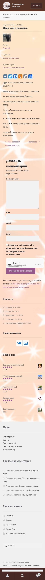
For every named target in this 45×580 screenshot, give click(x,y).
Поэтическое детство (18, 5)
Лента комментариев (12, 446)
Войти (6, 440)
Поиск (22, 576)
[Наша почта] (26, 343)
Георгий (6, 48)
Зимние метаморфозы (28, 486)
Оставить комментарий (13, 67)
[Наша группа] (19, 343)
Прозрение (10, 315)
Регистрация (8, 436)
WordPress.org (9, 449)
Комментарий (12, 179)
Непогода (32, 141)
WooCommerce (33, 565)
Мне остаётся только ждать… (12, 143)
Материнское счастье (14, 323)
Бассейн (9, 307)
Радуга (8, 311)
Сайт (8, 234)
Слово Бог (9, 319)
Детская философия (30, 490)
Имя (8, 212)
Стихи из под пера (20, 14)
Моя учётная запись (7, 576)
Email (8, 223)
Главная (8, 14)
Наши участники (29, 494)
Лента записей (9, 443)
